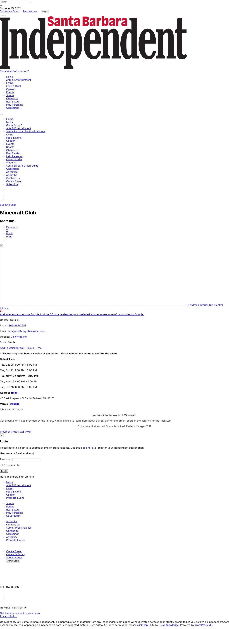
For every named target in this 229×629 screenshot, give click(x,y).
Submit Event (8, 204)
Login (44, 11)
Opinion (10, 89)
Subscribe (6, 71)
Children (193, 304)
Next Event (24, 431)
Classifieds (12, 107)
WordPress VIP (203, 625)
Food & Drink (13, 86)
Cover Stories (14, 159)
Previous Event (9, 431)
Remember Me (12, 465)
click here (143, 625)
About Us (11, 174)
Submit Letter (14, 557)
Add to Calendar (10, 347)
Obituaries (12, 98)
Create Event (14, 181)
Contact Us (13, 178)
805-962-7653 (17, 325)
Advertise (12, 171)
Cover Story (13, 515)
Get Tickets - (31, 347)
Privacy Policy (8, 616)
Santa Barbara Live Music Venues (25, 131)
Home (9, 119)
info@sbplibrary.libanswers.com (26, 331)
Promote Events (15, 540)
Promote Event (15, 497)
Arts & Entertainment (18, 79)
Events (10, 92)
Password (6, 459)
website (14, 403)
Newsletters (30, 11)
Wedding (11, 162)
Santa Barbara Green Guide (22, 165)
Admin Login (13, 561)
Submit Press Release (18, 527)
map (14, 392)
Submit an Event (9, 11)
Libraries (203, 304)
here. (31, 476)
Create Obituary (15, 554)
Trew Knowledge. (169, 625)
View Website (19, 336)
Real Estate (12, 101)
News (9, 76)
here (90, 447)
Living (9, 82)
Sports (10, 95)
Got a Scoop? (20, 71)
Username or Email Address (16, 453)
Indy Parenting (14, 104)
